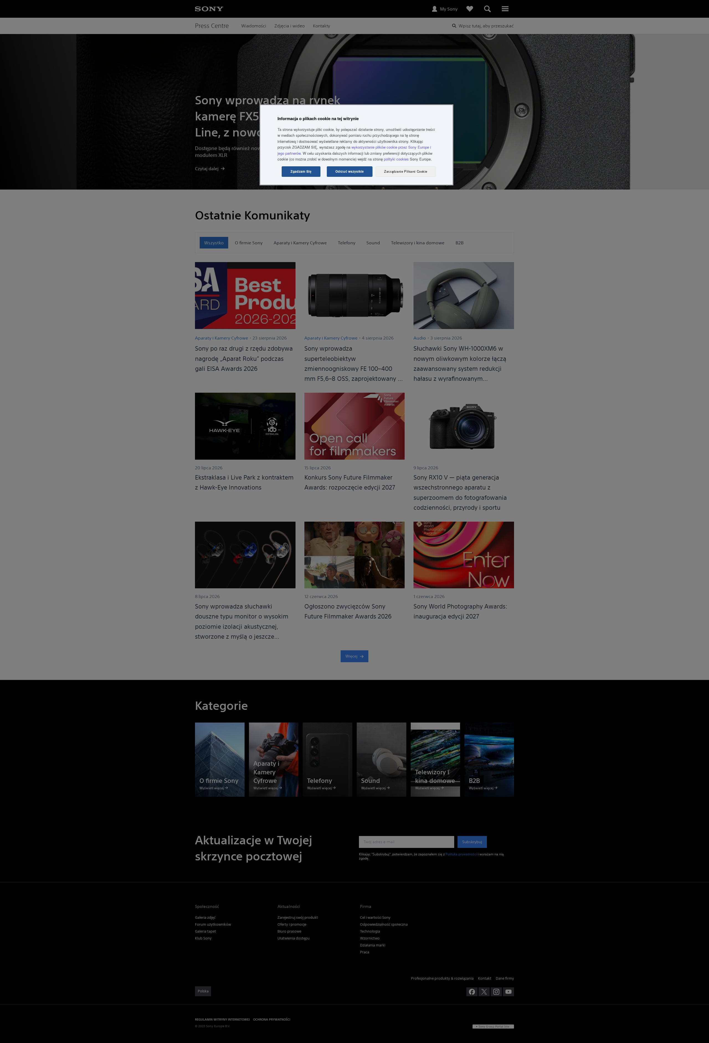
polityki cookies (396, 159)
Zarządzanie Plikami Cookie (405, 171)
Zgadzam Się (301, 171)
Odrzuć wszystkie (349, 171)
